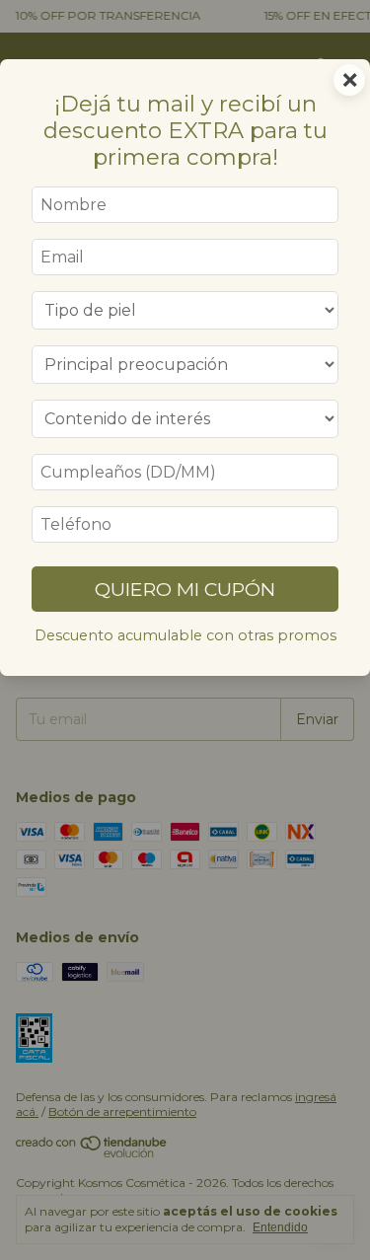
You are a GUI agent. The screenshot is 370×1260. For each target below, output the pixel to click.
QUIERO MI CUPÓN (185, 589)
